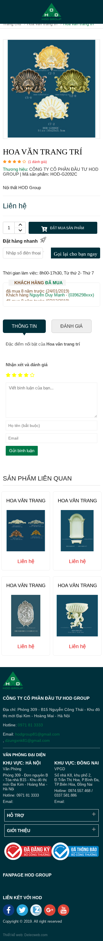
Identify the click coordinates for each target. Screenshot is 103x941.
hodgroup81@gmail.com (37, 734)
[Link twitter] (23, 912)
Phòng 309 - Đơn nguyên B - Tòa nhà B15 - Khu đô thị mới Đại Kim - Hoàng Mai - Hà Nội (25, 782)
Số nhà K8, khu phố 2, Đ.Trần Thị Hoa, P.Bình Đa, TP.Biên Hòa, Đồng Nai (77, 780)
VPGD (59, 769)
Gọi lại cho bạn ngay (75, 254)
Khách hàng (38, 282)
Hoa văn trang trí (25, 503)
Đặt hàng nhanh (20, 241)
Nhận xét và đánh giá (26, 364)
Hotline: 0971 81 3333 (21, 795)
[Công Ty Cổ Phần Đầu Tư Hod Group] (51, 12)
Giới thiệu (18, 830)
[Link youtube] (64, 912)
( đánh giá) (37, 162)
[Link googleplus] (50, 912)
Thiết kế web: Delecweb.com (25, 935)
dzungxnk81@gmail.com (27, 740)
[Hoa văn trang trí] (51, 136)
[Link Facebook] (9, 912)
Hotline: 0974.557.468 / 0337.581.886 (73, 793)
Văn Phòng (12, 769)
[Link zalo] (36, 914)
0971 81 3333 (30, 725)
